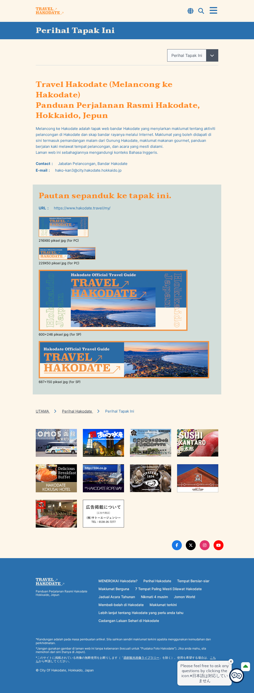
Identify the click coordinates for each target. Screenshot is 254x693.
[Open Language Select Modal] (190, 11)
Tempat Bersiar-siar (193, 581)
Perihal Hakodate (77, 411)
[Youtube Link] (218, 545)
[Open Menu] (213, 10)
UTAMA (43, 411)
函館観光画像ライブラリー (141, 657)
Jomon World (184, 597)
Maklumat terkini (163, 605)
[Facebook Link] (177, 545)
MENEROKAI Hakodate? (117, 581)
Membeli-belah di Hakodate (121, 605)
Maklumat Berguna (113, 589)
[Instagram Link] (205, 545)
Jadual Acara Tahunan (116, 597)
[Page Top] (245, 666)
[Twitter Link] (191, 545)
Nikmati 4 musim (154, 597)
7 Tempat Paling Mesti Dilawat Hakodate (168, 589)
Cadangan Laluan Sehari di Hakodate (128, 620)
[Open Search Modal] (201, 11)
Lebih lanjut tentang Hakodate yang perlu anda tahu (140, 613)
